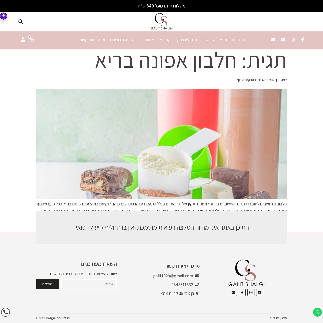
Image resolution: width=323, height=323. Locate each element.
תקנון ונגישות (278, 318)
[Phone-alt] (5, 312)
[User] (22, 39)
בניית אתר (63, 318)
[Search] (20, 21)
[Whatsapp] (317, 312)
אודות (149, 39)
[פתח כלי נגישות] (3, 16)
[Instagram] (292, 39)
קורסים (207, 39)
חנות (230, 39)
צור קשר (87, 39)
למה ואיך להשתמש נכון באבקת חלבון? (261, 80)
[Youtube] (282, 39)
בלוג (135, 39)
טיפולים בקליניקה (181, 39)
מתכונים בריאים (113, 39)
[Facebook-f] (302, 39)
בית (241, 39)
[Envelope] (273, 39)
